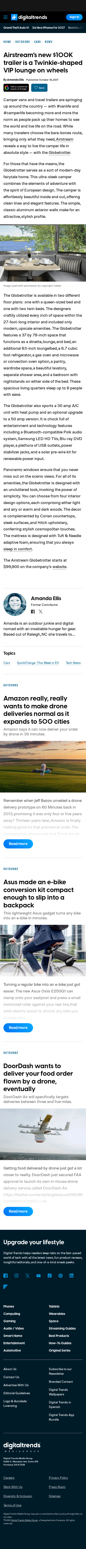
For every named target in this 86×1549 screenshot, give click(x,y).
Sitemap (55, 1496)
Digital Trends (24, 22)
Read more (18, 843)
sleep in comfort (17, 548)
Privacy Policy (58, 1478)
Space (53, 1321)
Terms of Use (12, 1505)
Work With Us (12, 1487)
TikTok (49, 1276)
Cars (6, 663)
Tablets (54, 1306)
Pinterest (60, 1276)
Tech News (73, 663)
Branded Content (61, 1381)
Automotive (12, 1350)
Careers (8, 1478)
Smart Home (12, 1336)
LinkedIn (71, 1276)
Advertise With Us (16, 1385)
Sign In (74, 17)
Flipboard (5, 1287)
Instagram (16, 1276)
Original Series (59, 1350)
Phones (8, 1306)
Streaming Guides (62, 1328)
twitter (40, 611)
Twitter (27, 1276)
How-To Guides (60, 1343)
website (59, 566)
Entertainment (14, 1343)
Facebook (5, 1276)
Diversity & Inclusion (17, 1496)
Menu (5, 17)
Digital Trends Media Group (24, 1520)
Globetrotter (59, 152)
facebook (33, 611)
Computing (11, 1314)
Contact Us (11, 1377)
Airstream (64, 138)
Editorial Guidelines (16, 1393)
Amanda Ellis (15, 80)
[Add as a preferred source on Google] (16, 88)
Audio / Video (13, 1328)
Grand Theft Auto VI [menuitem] (16, 28)
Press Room (57, 1487)
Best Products (59, 1336)
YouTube (38, 1276)
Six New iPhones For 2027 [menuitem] (48, 28)
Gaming (9, 1321)
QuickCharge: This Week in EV (38, 663)
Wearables (57, 1314)
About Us (10, 1369)
